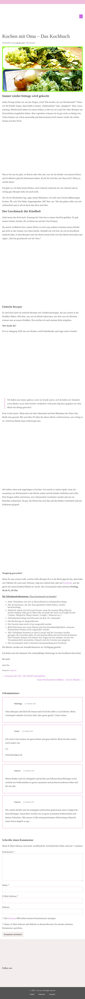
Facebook (67, 583)
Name (5, 885)
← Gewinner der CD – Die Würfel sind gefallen (23, 676)
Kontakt (32, 994)
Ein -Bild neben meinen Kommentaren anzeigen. (30, 918)
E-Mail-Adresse (10, 896)
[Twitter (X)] (7, 974)
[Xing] (21, 974)
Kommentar (8, 852)
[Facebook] (4, 974)
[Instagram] (13, 974)
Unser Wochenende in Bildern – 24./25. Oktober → (60, 679)
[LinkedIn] (15, 974)
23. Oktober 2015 (30, 704)
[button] (76, 16)
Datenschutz (42, 994)
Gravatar (12, 918)
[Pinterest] (10, 974)
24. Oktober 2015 (28, 771)
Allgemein (13, 670)
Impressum (52, 994)
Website (5, 907)
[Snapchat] (18, 974)
